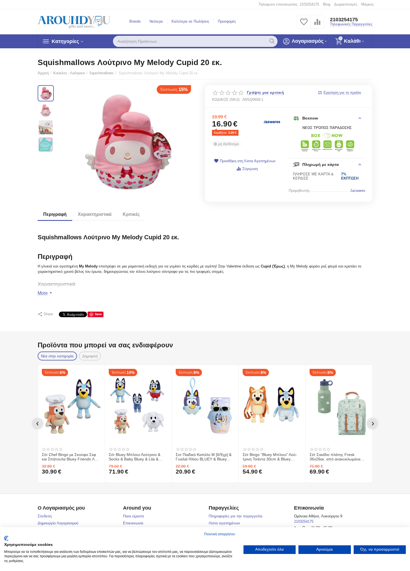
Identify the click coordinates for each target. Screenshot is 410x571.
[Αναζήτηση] (272, 41)
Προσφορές (227, 21)
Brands (135, 21)
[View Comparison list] (317, 25)
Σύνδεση (45, 516)
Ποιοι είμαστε (133, 516)
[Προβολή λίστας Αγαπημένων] (303, 25)
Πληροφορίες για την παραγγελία (235, 516)
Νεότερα (156, 21)
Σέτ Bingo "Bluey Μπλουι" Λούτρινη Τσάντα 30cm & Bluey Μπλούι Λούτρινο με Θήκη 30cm (271, 457)
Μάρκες (367, 4)
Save (98, 314)
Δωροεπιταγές (345, 4)
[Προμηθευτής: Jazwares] (272, 122)
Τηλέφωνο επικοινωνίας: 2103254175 (289, 4)
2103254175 (344, 19)
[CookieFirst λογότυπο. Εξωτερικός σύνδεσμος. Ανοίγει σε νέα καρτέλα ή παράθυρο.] (6, 538)
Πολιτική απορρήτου (219, 534)
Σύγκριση (249, 169)
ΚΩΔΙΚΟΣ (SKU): (226, 99)
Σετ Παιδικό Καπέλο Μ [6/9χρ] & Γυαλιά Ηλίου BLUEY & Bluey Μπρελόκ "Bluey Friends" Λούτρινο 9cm (203, 457)
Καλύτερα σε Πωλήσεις (190, 21)
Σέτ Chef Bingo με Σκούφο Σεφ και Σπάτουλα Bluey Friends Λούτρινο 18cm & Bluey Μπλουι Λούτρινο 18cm (71, 457)
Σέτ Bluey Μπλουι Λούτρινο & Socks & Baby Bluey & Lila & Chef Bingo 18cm (134, 457)
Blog (326, 4)
